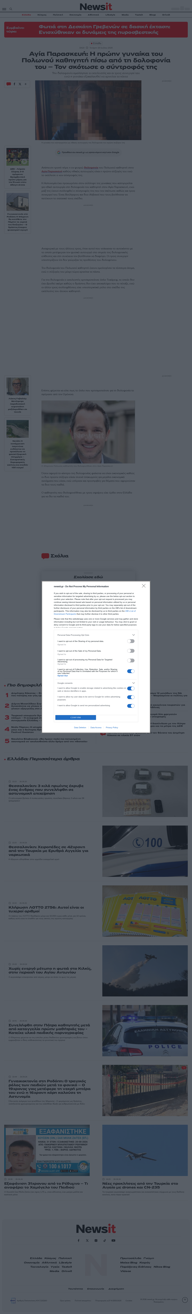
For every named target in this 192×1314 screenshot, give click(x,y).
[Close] (144, 586)
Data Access (96, 727)
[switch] (131, 641)
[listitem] (96, 634)
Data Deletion (80, 727)
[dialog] (96, 657)
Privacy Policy (112, 727)
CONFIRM (76, 718)
